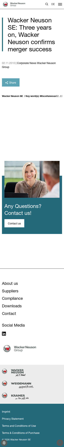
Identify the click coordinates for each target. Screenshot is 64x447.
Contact (9, 313)
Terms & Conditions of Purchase (21, 432)
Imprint (6, 411)
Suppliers (10, 291)
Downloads (12, 306)
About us (10, 283)
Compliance (12, 298)
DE (53, 4)
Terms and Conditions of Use (19, 425)
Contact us (14, 223)
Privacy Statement (13, 418)
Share (12, 82)
